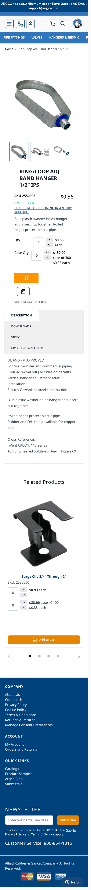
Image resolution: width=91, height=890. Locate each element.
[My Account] (30, 24)
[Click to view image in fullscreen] (44, 102)
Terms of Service (42, 834)
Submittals (13, 784)
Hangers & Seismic (64, 37)
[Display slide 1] (30, 656)
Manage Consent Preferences (29, 725)
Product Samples (18, 773)
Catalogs (12, 768)
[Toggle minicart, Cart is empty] (53, 24)
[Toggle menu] (9, 24)
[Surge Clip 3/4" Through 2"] (44, 534)
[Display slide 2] (39, 656)
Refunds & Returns (20, 720)
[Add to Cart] (26, 278)
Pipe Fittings (14, 37)
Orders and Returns (21, 749)
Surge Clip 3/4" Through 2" (44, 576)
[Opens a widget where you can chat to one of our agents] (72, 882)
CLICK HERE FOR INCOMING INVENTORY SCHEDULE (43, 210)
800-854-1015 (58, 843)
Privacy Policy (16, 704)
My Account (14, 744)
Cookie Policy (15, 709)
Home (9, 49)
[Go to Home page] (78, 23)
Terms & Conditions (21, 715)
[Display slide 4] (58, 656)
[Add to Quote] (23, 291)
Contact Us (14, 699)
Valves (37, 37)
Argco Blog (14, 779)
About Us (12, 694)
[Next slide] (79, 656)
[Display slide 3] (48, 656)
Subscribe (68, 820)
